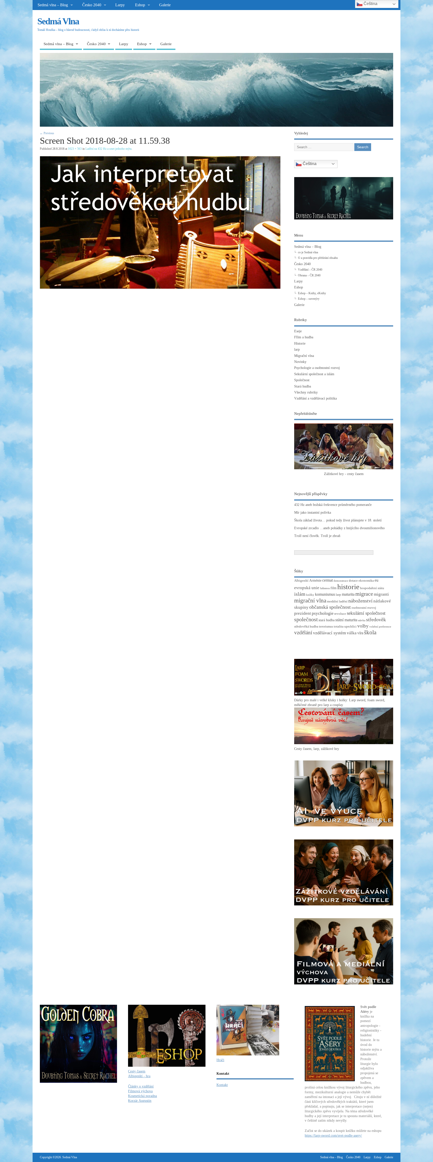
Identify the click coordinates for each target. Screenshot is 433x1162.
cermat (327, 580)
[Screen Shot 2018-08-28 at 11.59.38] (160, 287)
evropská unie (306, 587)
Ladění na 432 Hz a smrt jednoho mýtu (108, 148)
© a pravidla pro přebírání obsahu (318, 258)
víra (360, 633)
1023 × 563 (75, 148)
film (334, 588)
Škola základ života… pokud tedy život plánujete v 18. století (338, 520)
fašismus (325, 588)
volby (363, 626)
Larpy (120, 5)
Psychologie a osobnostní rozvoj (317, 368)
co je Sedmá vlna (308, 252)
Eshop (140, 5)
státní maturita (346, 620)
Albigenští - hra (139, 1076)
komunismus (325, 594)
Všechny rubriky (306, 392)
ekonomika (366, 580)
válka (352, 633)
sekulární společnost (366, 613)
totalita (339, 626)
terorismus (326, 626)
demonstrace (341, 580)
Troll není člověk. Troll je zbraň (317, 536)
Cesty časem (136, 1071)
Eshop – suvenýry (308, 298)
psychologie (323, 613)
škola (370, 632)
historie (348, 587)
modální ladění (337, 601)
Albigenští (301, 580)
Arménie (315, 580)
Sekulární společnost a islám (314, 374)
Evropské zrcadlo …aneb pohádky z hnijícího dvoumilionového (339, 528)
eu (376, 580)
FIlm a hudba (303, 337)
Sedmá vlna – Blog (53, 5)
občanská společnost (330, 607)
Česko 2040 (91, 5)
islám (299, 594)
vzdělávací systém (329, 632)
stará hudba (326, 620)
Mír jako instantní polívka (312, 512)
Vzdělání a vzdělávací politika (315, 398)
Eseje (298, 331)
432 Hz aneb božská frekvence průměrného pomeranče (333, 505)
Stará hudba (302, 386)
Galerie (165, 5)
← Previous (47, 133)
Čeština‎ (309, 164)
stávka (361, 620)
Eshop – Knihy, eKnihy (312, 293)
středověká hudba (306, 626)
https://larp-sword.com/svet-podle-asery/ (333, 1135)
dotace (353, 580)
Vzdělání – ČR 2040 (310, 269)
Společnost (301, 380)
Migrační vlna (304, 356)
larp (297, 349)
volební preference (380, 626)
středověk (376, 619)
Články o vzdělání (141, 1086)
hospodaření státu (372, 588)
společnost (306, 619)
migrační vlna (310, 600)
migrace (364, 594)
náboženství (360, 600)
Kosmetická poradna (142, 1096)
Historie (299, 343)
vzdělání (303, 633)
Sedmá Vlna (58, 21)
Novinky (300, 362)
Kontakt (222, 1085)
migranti (381, 594)
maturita (348, 594)
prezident (302, 613)
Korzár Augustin (139, 1101)
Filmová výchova (140, 1091)
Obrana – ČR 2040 (309, 275)
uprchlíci (350, 626)
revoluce (340, 613)
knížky (310, 594)
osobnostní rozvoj (364, 607)
